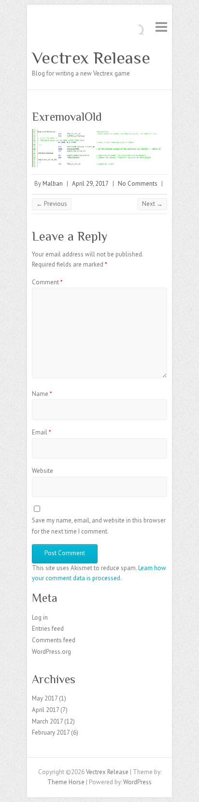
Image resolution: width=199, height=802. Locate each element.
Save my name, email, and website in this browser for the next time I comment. (99, 525)
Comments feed (53, 640)
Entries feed (48, 628)
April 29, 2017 (90, 183)
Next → (152, 204)
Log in (40, 617)
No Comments (137, 183)
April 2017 (45, 710)
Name (42, 394)
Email (41, 432)
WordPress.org (51, 652)
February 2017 (51, 732)
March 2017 (47, 721)
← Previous (51, 204)
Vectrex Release (91, 57)
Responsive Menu (161, 27)
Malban (53, 183)
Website (42, 471)
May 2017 (44, 698)
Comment (47, 282)
